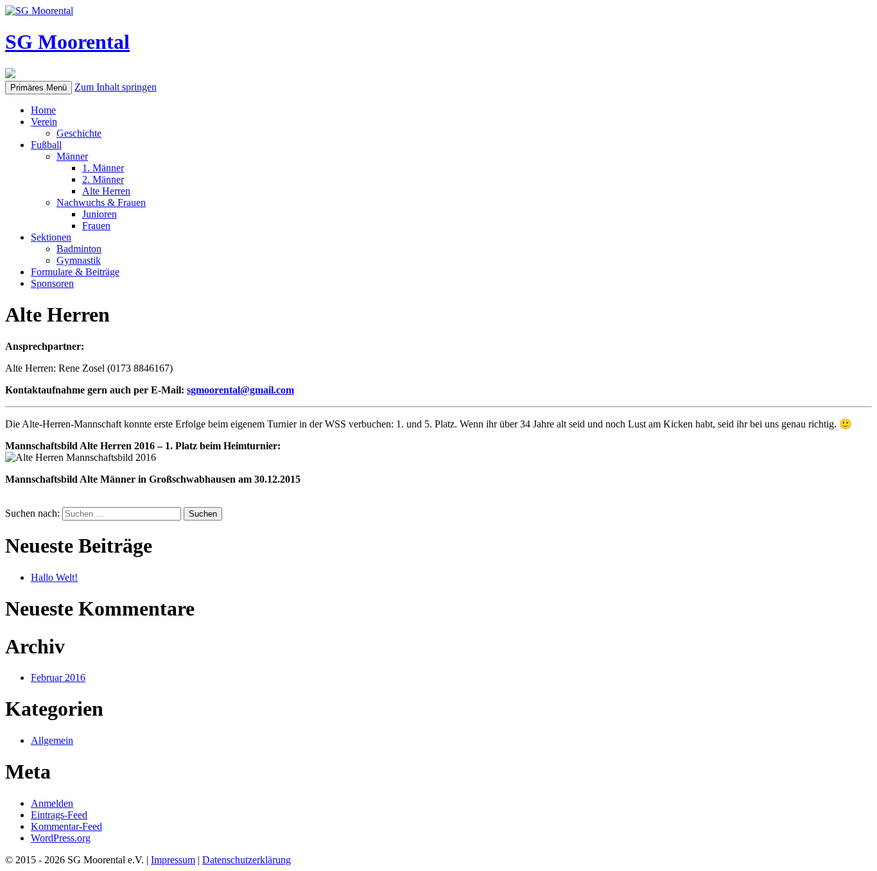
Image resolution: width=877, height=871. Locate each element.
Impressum (173, 859)
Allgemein (52, 740)
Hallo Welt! (54, 577)
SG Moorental (67, 41)
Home (43, 110)
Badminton (78, 248)
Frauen (96, 225)
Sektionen (51, 237)
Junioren (99, 214)
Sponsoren (52, 283)
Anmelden (52, 803)
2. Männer (103, 179)
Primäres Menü (38, 87)
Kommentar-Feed (66, 826)
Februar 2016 (58, 677)
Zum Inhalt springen (115, 87)
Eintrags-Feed (59, 814)
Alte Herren (106, 190)
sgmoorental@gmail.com (240, 389)
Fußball (46, 144)
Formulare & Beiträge (75, 271)
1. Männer (103, 167)
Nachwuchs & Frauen (101, 202)
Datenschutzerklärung (246, 859)
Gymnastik (78, 260)
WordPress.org (61, 837)
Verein (44, 121)
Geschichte (78, 133)
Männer (72, 156)
